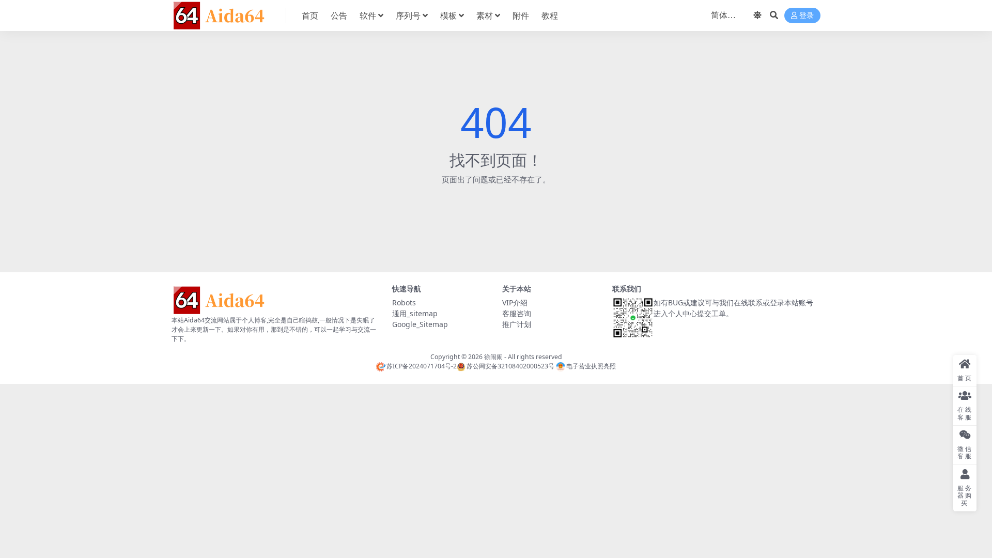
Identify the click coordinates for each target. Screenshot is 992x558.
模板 (448, 15)
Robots (404, 302)
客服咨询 (516, 313)
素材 (484, 15)
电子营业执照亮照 (591, 366)
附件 (521, 15)
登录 (806, 16)
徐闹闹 (493, 356)
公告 (339, 15)
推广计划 (516, 324)
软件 (368, 15)
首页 (310, 15)
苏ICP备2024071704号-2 (421, 366)
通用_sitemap (415, 313)
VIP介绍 (515, 302)
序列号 (408, 15)
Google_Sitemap (420, 324)
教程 (549, 15)
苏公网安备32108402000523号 (510, 366)
